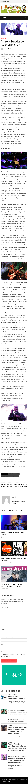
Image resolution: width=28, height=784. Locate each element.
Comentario (5, 607)
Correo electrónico (7, 637)
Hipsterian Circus (14, 779)
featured (11, 474)
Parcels (17, 474)
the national (15, 476)
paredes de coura (5, 476)
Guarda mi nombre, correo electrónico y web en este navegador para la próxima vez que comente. (14, 654)
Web (2, 644)
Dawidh (7, 49)
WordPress (4, 781)
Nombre (3, 629)
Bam (9, 781)
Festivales (4, 38)
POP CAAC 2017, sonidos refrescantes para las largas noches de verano (12, 585)
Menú (4, 18)
